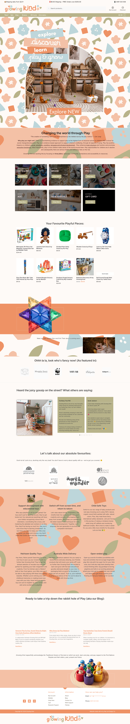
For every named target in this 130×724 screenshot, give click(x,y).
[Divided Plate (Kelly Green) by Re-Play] (65, 235)
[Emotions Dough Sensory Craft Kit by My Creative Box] (65, 266)
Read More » (18, 646)
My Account (112, 10)
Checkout (123, 10)
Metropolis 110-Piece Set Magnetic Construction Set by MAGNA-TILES (25, 248)
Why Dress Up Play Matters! (59, 631)
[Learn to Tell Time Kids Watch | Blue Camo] (105, 235)
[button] (122, 15)
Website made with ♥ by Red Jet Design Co (102, 711)
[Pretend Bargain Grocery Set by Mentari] (45, 266)
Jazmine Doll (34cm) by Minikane (44, 247)
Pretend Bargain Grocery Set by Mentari (44, 278)
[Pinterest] (29, 701)
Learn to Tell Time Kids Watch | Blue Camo (103, 247)
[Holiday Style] (31, 175)
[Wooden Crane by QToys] (85, 235)
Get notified (105, 285)
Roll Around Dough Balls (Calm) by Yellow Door (104, 278)
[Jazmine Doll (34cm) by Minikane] (45, 235)
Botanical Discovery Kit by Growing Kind (85, 278)
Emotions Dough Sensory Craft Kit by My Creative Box (64, 279)
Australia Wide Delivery (65, 553)
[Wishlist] (31, 229)
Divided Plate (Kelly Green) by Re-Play (62, 247)
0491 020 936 (121, 2)
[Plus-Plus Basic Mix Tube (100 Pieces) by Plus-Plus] (25, 266)
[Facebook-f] (24, 701)
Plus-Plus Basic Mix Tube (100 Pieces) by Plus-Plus (24, 278)
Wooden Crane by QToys (84, 247)
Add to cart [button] (25, 256)
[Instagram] (34, 701)
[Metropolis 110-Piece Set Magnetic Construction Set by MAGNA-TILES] (25, 235)
